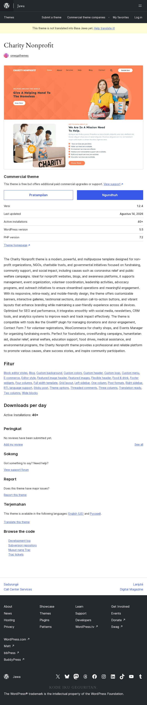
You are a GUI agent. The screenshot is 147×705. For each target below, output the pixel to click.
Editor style (28, 377)
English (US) (76, 513)
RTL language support (18, 387)
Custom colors (73, 372)
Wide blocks (30, 393)
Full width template (46, 382)
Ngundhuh (110, 195)
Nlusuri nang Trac (19, 549)
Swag (117, 627)
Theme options (59, 387)
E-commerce (12, 377)
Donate (118, 620)
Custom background (49, 372)
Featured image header (52, 377)
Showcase (47, 606)
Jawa (16, 677)
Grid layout (66, 382)
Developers (83, 620)
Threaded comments (83, 387)
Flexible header (101, 377)
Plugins (44, 620)
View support (112, 184)
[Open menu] (141, 5)
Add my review (13, 444)
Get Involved (120, 606)
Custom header (93, 372)
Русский (95, 513)
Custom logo (112, 372)
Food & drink (121, 377)
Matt (9, 646)
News (8, 613)
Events (116, 613)
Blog (32, 372)
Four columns (24, 382)
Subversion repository (22, 545)
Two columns (12, 393)
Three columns (108, 387)
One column (98, 382)
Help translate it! (104, 28)
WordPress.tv (86, 627)
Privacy (9, 627)
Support (81, 613)
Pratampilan (38, 195)
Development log (19, 540)
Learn (79, 606)
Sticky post (41, 387)
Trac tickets (16, 554)
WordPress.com (17, 639)
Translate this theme (17, 522)
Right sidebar (134, 382)
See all (139, 444)
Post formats (116, 382)
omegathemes (19, 55)
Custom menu (130, 372)
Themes (9, 17)
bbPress (11, 653)
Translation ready (130, 387)
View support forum (16, 469)
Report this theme (15, 494)
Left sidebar (82, 382)
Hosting (9, 620)
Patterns (46, 627)
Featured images (79, 377)
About (8, 606)
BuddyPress (14, 659)
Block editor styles (16, 372)
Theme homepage (15, 245)
